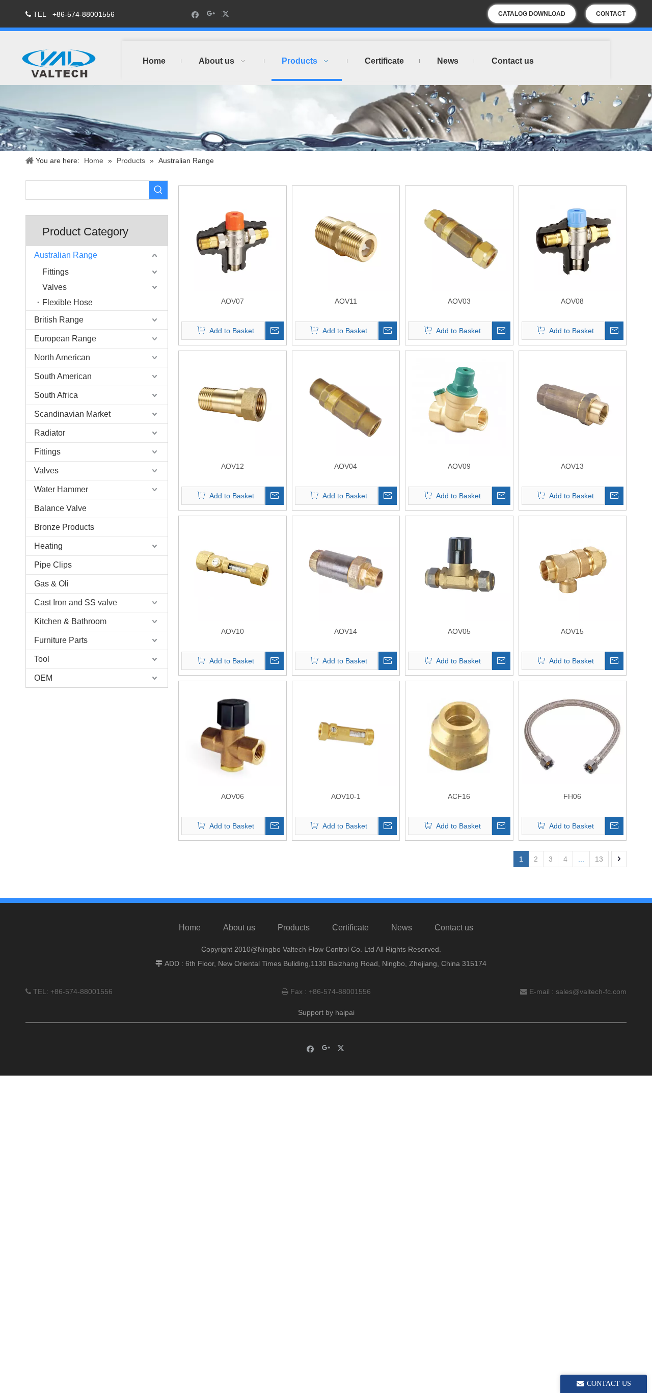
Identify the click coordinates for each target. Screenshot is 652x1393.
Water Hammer (61, 489)
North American (62, 357)
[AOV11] (346, 239)
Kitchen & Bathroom (70, 621)
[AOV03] (459, 239)
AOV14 (345, 631)
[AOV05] (459, 569)
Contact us (453, 927)
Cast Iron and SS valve (75, 602)
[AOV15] (573, 569)
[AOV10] (232, 569)
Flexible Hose (67, 302)
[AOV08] (573, 239)
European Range (65, 338)
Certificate (350, 927)
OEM (43, 678)
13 (599, 859)
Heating (48, 546)
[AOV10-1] (346, 734)
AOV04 (345, 466)
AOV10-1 (346, 796)
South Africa (56, 395)
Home (190, 927)
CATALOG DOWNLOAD (531, 13)
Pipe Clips (53, 564)
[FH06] (573, 734)
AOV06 (232, 796)
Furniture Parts (61, 640)
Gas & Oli (51, 583)
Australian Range (65, 255)
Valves (54, 287)
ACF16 (459, 796)
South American (63, 376)
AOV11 (346, 301)
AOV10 (232, 631)
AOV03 (459, 301)
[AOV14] (346, 569)
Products (294, 927)
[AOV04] (346, 404)
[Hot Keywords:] (158, 190)
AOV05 (459, 631)
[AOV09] (459, 404)
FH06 (572, 796)
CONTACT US (611, 16)
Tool (41, 659)
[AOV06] (232, 734)
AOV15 (572, 631)
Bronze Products (64, 527)
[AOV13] (573, 404)
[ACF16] (459, 734)
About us (239, 927)
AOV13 (572, 466)
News (401, 927)
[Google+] (211, 14)
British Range (59, 319)
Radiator (49, 432)
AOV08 (572, 301)
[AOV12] (232, 404)
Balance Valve (60, 508)
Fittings (55, 271)
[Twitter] (227, 14)
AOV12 (232, 466)
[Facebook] (195, 14)
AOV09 (459, 466)
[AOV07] (232, 239)
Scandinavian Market (72, 414)
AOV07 (232, 301)
